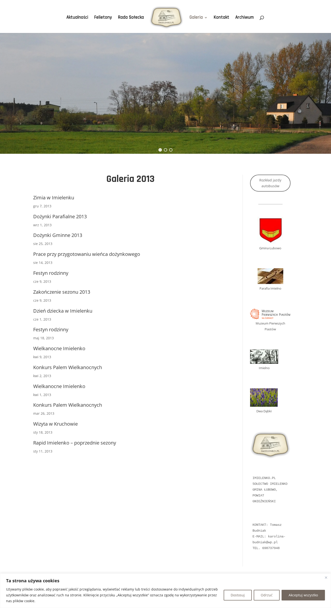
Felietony (103, 18)
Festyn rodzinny (50, 273)
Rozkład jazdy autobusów (270, 183)
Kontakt (221, 18)
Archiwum (244, 18)
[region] (165, 590)
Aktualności (77, 18)
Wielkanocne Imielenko (59, 348)
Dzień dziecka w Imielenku (62, 311)
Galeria (196, 18)
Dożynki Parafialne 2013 (60, 216)
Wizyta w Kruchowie (55, 424)
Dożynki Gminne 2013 (57, 235)
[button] (160, 150)
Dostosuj (238, 595)
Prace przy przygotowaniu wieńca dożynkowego (86, 254)
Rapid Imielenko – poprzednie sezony (74, 442)
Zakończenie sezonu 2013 (61, 292)
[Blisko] (326, 577)
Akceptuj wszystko (303, 595)
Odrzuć (267, 595)
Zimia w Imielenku (53, 197)
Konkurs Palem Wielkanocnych (67, 367)
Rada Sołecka (131, 18)
